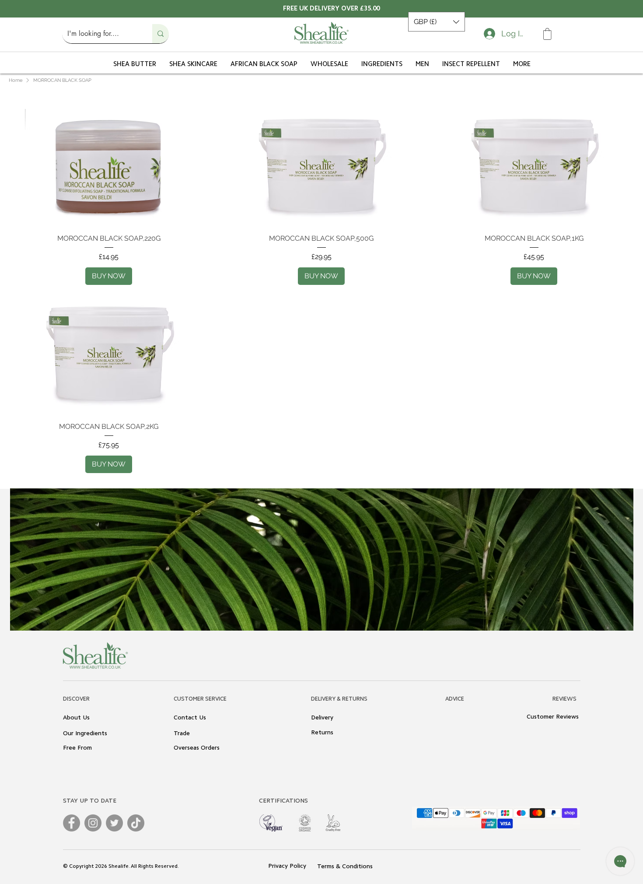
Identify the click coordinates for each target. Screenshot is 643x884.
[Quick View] (109, 164)
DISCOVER (76, 699)
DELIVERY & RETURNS (339, 699)
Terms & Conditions (345, 867)
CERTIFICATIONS (283, 801)
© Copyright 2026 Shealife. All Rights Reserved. (121, 866)
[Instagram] (92, 822)
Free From (77, 748)
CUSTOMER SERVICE (200, 699)
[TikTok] (135, 822)
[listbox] (436, 22)
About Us (76, 718)
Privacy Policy (288, 866)
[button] (436, 22)
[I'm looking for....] (160, 33)
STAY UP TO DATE (89, 801)
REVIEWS (564, 699)
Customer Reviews (553, 717)
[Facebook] (71, 822)
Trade (182, 734)
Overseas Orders (197, 748)
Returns (322, 733)
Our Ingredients (85, 734)
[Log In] (488, 33)
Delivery (322, 718)
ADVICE (454, 699)
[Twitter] (114, 822)
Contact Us (190, 718)
